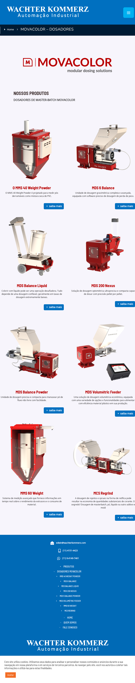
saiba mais (55, 206)
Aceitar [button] (10, 675)
